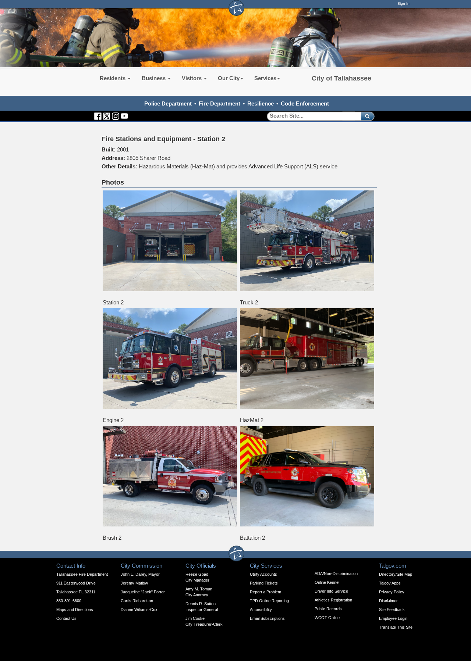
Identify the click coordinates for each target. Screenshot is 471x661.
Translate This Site (395, 627)
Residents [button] (113, 78)
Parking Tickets (264, 583)
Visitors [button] (192, 78)
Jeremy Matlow (134, 583)
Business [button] (154, 78)
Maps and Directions (74, 609)
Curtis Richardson (137, 601)
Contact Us (66, 618)
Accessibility (261, 609)
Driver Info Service (331, 591)
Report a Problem (265, 592)
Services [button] (265, 78)
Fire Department (219, 103)
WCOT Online (327, 617)
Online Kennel (327, 582)
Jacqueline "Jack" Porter (143, 592)
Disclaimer (388, 601)
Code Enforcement (305, 103)
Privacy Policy (391, 592)
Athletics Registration (333, 600)
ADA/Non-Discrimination (336, 573)
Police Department (168, 103)
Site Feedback (392, 609)
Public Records (328, 609)
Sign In (403, 3)
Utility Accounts (263, 574)
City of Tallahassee (341, 78)
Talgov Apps (390, 583)
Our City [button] (229, 78)
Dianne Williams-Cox (139, 609)
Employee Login (393, 618)
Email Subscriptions (267, 618)
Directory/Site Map (395, 574)
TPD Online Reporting (269, 601)
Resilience (260, 103)
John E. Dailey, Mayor (140, 574)
